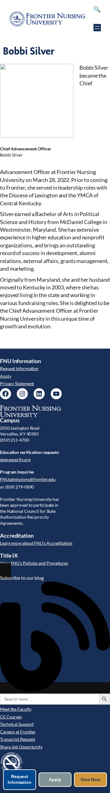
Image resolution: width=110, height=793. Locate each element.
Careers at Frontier (18, 731)
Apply (5, 376)
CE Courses (11, 716)
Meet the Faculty (15, 709)
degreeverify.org (15, 459)
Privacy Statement (17, 383)
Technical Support (17, 724)
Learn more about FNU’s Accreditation (36, 543)
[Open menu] (97, 27)
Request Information (19, 368)
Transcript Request (17, 739)
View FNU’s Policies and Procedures (34, 563)
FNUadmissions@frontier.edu (27, 479)
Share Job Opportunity (21, 746)
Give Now (90, 779)
